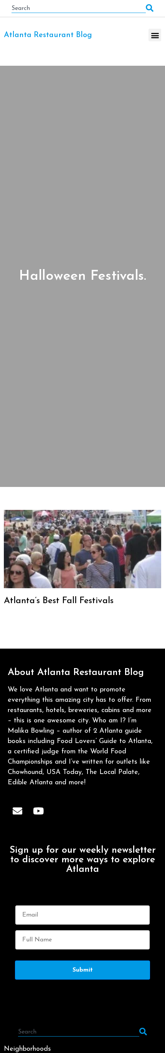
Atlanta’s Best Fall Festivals (59, 601)
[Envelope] (17, 810)
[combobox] (79, 8)
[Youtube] (38, 810)
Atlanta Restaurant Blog (48, 35)
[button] (154, 35)
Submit (83, 970)
